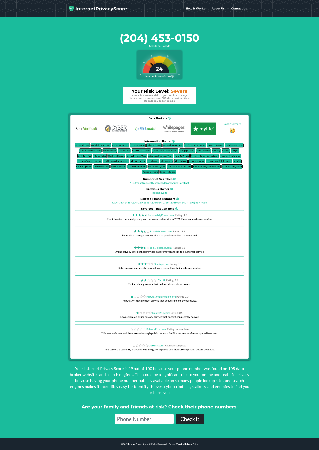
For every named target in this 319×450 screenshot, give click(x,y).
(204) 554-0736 (160, 202)
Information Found (159, 141)
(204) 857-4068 (198, 202)
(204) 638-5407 (179, 202)
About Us (218, 8)
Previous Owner (159, 189)
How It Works (195, 8)
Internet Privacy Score (159, 76)
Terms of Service (176, 444)
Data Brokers (160, 118)
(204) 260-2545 (140, 202)
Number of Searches (159, 179)
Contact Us (239, 8)
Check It (190, 419)
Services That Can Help (159, 208)
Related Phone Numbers (159, 198)
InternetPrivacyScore (100, 8)
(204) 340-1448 (121, 202)
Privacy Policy (191, 444)
